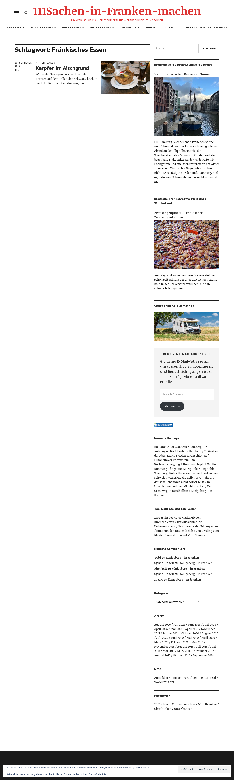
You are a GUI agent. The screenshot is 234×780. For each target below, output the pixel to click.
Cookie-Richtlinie (97, 774)
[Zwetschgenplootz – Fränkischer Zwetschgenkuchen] (186, 271)
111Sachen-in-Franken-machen (117, 10)
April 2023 (191, 629)
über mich (170, 27)
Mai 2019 (197, 642)
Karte (151, 27)
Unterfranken (102, 27)
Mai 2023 (176, 629)
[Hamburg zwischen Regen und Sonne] (186, 138)
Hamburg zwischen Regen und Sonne (182, 74)
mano (158, 579)
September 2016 (203, 655)
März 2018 (184, 651)
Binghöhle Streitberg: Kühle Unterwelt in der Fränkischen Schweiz (186, 473)
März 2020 (161, 642)
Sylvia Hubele (164, 563)
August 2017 (162, 655)
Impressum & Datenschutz (206, 27)
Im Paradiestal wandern (170, 447)
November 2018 (164, 646)
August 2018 (185, 646)
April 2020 (208, 638)
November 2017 (203, 651)
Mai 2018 (168, 651)
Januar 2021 (171, 633)
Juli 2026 (179, 624)
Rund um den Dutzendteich (174, 531)
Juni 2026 (194, 624)
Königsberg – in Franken (182, 557)
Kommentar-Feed (204, 678)
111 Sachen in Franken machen (174, 704)
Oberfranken (73, 27)
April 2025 (161, 629)
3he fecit (160, 568)
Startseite (16, 27)
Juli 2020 (162, 638)
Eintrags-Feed (180, 678)
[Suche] (26, 12)
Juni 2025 (209, 624)
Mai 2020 (192, 638)
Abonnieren (172, 406)
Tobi (157, 557)
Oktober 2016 (181, 655)
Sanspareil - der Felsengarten (198, 526)
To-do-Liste (130, 27)
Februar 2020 (180, 642)
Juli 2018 (201, 646)
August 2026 (162, 624)
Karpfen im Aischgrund (62, 68)
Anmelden (161, 678)
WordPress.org (164, 682)
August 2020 (210, 633)
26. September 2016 (24, 64)
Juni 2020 (177, 638)
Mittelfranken (43, 27)
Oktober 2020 (190, 633)
